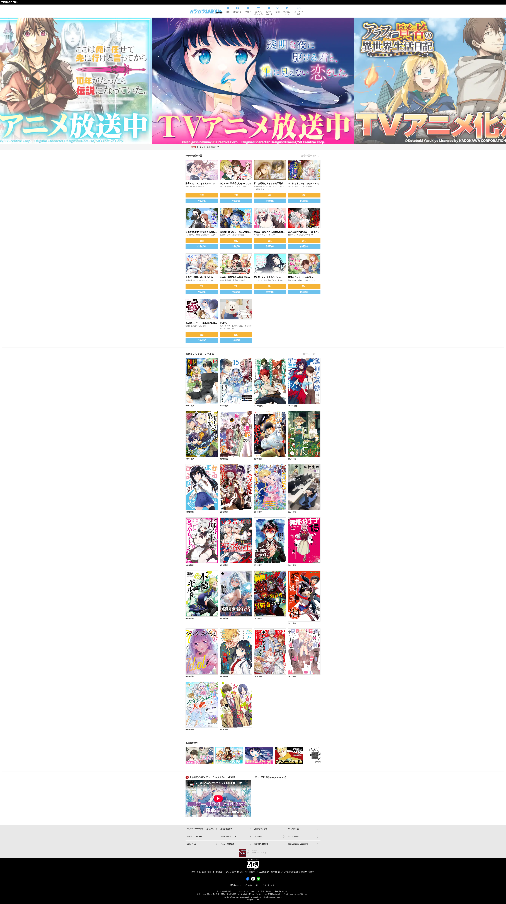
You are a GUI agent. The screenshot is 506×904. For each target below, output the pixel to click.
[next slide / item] (503, 81)
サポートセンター (269, 885)
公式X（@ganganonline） (272, 777)
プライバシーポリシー (252, 885)
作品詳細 (202, 200)
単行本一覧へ (310, 353)
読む (202, 195)
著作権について (236, 885)
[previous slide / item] (3, 81)
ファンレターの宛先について (208, 147)
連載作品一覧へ (309, 155)
